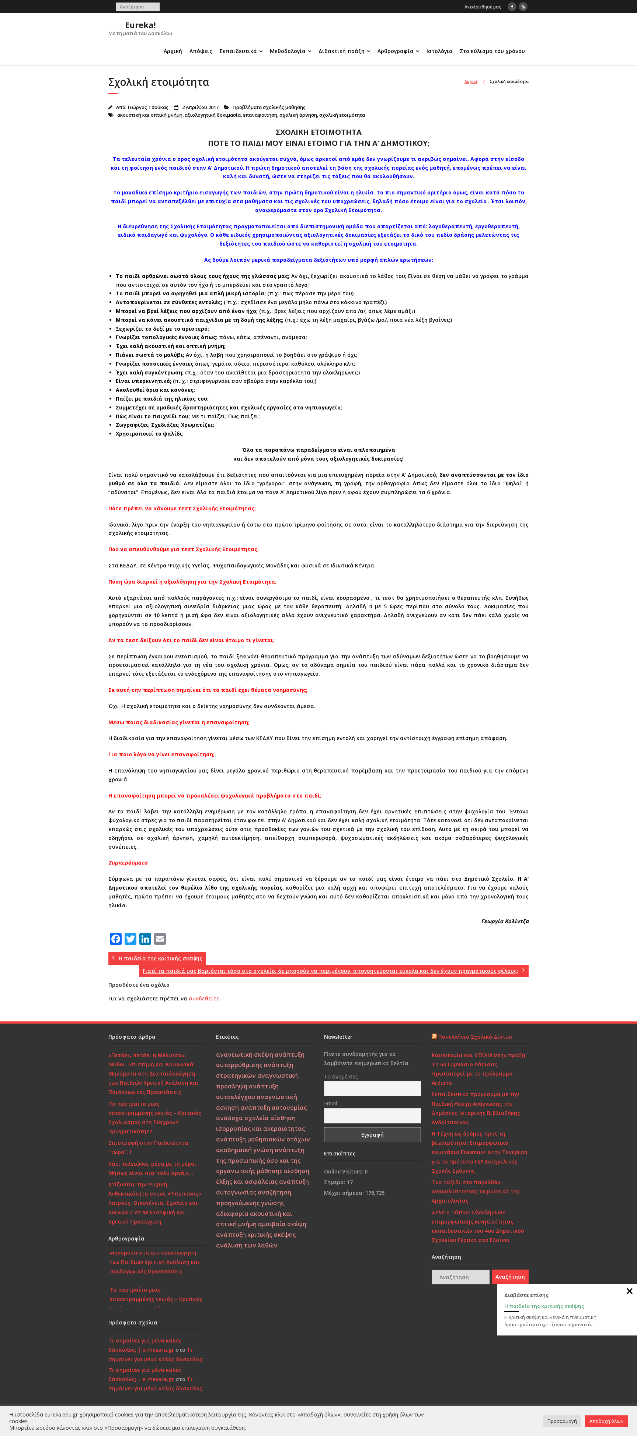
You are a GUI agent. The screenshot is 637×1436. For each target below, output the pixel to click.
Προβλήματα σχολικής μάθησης (269, 107)
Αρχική (173, 50)
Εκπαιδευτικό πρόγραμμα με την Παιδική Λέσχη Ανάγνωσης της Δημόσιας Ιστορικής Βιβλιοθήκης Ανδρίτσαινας (476, 1108)
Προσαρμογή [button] (562, 1421)
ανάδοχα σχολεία (242, 1118)
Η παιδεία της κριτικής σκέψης (544, 1306)
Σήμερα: (335, 1182)
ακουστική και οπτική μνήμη (149, 115)
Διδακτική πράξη (341, 50)
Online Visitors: (344, 1171)
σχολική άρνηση (298, 115)
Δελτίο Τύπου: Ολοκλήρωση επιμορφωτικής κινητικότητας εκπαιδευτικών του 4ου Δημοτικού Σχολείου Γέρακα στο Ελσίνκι (478, 1226)
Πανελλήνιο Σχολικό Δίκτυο (475, 1036)
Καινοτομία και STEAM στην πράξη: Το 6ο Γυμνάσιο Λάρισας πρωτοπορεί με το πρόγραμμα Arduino (479, 1069)
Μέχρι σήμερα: (344, 1192)
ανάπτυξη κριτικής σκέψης (256, 1235)
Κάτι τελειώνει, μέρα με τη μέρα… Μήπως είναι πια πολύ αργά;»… (153, 1168)
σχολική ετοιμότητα (342, 115)
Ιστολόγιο (439, 50)
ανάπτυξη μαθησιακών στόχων (263, 1139)
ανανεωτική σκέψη (244, 1054)
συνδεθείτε (204, 998)
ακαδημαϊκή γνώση (244, 1150)
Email (330, 1103)
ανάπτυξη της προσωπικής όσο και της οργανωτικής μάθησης (260, 1160)
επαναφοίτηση (260, 115)
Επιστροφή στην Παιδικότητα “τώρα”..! (148, 1147)
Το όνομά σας (341, 1076)
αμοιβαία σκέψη (282, 1224)
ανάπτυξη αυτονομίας (273, 1108)
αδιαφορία (232, 1214)
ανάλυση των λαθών (247, 1245)
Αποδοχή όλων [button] (606, 1421)
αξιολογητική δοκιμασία (213, 115)
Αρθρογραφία (395, 50)
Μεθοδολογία (288, 50)
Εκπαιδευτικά (238, 50)
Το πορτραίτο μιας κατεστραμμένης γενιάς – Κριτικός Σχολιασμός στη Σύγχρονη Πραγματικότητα (154, 1117)
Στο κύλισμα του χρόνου (492, 50)
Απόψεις (200, 50)
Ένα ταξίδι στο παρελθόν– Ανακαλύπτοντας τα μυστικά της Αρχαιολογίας (476, 1191)
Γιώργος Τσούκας (148, 107)
